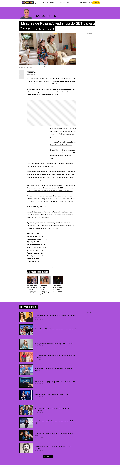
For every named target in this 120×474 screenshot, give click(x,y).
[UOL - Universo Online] (35, 3)
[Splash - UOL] (27, 2)
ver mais (46, 456)
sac (81, 2)
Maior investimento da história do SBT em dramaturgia (45, 78)
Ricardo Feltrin (30, 71)
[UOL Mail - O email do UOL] (84, 2)
